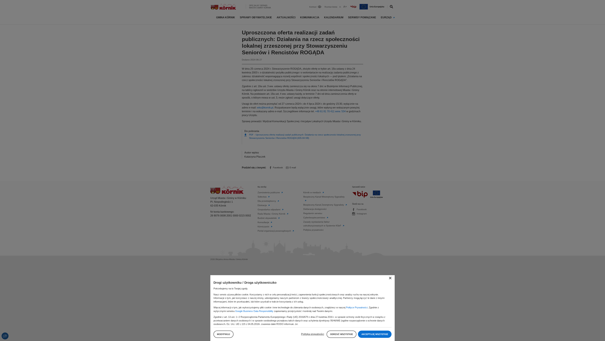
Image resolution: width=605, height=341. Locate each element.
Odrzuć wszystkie (341, 334)
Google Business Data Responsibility (254, 311)
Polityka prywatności (312, 334)
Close (390, 278)
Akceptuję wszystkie (374, 334)
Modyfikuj (223, 334)
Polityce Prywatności (357, 307)
